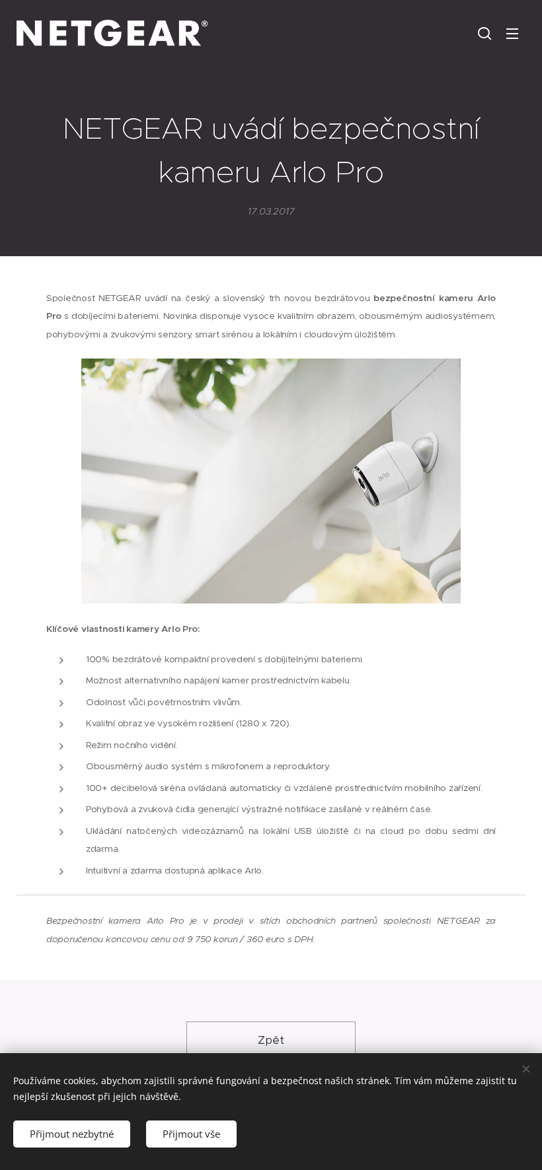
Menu (512, 33)
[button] (484, 33)
